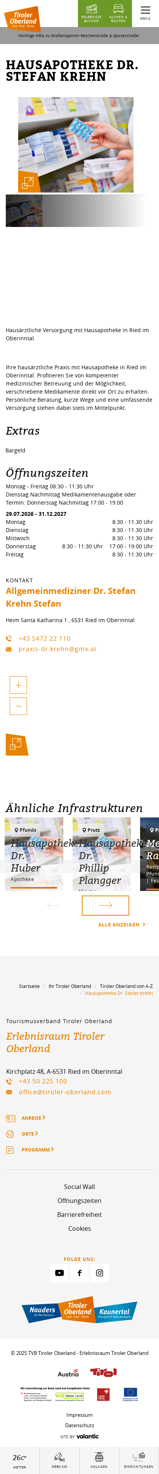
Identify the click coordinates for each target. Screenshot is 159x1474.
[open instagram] (99, 1273)
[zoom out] (18, 706)
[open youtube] (59, 1273)
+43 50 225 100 (43, 1081)
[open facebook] (79, 1273)
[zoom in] (18, 685)
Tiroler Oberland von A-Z (126, 986)
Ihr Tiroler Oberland (70, 986)
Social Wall (79, 1186)
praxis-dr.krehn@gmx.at (58, 649)
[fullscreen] (27, 183)
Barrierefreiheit (79, 1214)
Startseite (29, 986)
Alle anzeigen (119, 924)
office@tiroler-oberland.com (65, 1092)
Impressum (79, 1414)
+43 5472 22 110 (45, 638)
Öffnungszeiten (79, 1200)
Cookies (79, 1228)
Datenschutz (79, 1425)
